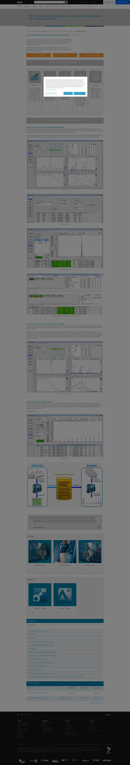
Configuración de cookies (51, 93)
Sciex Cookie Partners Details (50, 89)
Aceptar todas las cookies (80, 93)
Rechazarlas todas (68, 93)
